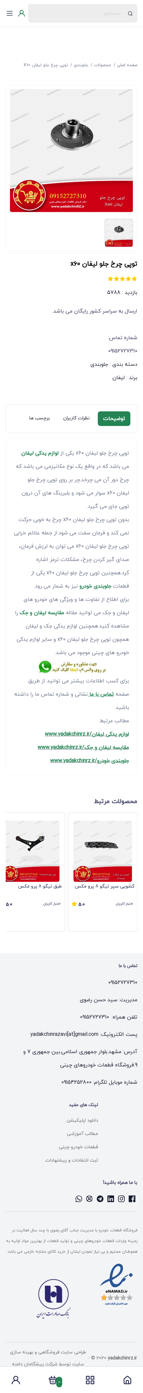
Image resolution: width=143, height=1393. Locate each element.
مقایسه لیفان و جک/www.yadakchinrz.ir (83, 747)
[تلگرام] (100, 1198)
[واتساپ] (78, 1198)
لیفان (118, 377)
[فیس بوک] (132, 1198)
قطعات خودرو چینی (78, 1147)
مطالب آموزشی (82, 1134)
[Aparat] (89, 1198)
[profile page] (15, 1382)
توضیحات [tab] (114, 418)
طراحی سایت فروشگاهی (61, 1352)
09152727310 (122, 982)
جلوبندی (99, 364)
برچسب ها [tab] (39, 418)
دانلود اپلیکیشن (82, 1120)
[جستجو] (130, 13)
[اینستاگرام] (121, 1198)
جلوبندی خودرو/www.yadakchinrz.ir (89, 761)
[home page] (127, 1382)
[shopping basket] (53, 1382)
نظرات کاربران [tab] (76, 418)
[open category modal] (90, 1380)
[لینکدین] (110, 1198)
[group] (102, 871)
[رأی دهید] (134, 278)
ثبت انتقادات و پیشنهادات (71, 1160)
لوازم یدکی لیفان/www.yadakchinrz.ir (87, 734)
